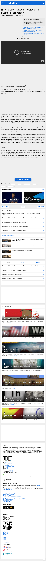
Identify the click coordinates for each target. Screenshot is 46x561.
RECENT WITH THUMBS (8, 235)
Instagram (4, 536)
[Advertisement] (11, 26)
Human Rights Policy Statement (8, 499)
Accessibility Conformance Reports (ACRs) (10, 492)
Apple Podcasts (5, 533)
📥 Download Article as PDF (23, 179)
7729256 (40, 476)
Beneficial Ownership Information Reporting (10, 493)
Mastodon (4, 538)
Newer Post (5, 206)
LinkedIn (4, 537)
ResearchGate (5, 540)
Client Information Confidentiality (8, 494)
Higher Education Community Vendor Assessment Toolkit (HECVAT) (14, 498)
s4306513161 (9, 469)
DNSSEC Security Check (7, 495)
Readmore (12, 322)
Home (2, 7)
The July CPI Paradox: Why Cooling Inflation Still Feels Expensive (24, 245)
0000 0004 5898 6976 (8, 465)
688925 (11, 470)
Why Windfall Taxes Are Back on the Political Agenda (22, 250)
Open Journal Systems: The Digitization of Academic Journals (20, 318)
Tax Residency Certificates (7, 500)
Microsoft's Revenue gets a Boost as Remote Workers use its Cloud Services (33, 28)
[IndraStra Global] (12, 3)
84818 (7, 468)
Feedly (4, 535)
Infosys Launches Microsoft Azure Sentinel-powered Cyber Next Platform (32, 31)
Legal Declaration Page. (8, 489)
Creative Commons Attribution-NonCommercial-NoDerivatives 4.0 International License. (21, 486)
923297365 (10, 463)
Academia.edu (5, 531)
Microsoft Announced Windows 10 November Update (32, 200)
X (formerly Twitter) (6, 542)
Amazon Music (5, 532)
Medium (4, 539)
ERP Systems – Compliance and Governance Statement (12, 496)
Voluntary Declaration (6, 501)
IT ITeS (14, 7)
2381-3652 (6, 462)
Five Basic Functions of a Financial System (15, 335)
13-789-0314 (11, 471)
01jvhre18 (7, 467)
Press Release (8, 7)
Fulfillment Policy (6, 497)
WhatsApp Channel (6, 541)
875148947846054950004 (10, 466)
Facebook (4, 534)
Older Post (41, 206)
